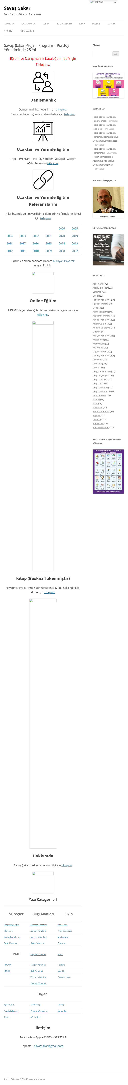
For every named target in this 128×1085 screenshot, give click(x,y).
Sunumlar (62, 1010)
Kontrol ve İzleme (12, 937)
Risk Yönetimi (36, 971)
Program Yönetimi (39, 1010)
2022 (36, 236)
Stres (60, 954)
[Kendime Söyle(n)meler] (108, 216)
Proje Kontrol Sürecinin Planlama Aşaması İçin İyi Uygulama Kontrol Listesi (105, 136)
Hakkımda (9, 23)
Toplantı (62, 964)
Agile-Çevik (9, 1004)
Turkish (99, 1)
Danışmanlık (28, 23)
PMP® (7, 971)
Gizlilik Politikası (11, 1079)
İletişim (111, 23)
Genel (7, 1017)
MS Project (35, 1017)
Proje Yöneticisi (65, 930)
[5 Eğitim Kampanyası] (108, 97)
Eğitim (45, 23)
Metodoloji (35, 1004)
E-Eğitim (8, 31)
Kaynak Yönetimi (38, 954)
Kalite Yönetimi (37, 943)
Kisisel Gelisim (99, 323)
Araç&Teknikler (11, 1010)
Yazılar (96, 23)
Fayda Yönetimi (100, 303)
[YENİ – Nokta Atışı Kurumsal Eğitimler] (108, 492)
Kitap (82, 23)
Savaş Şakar (17, 8)
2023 (23, 236)
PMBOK (8, 964)
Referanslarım (64, 23)
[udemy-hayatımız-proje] (108, 264)
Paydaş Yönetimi (38, 983)
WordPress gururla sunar (33, 1079)
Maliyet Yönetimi (38, 937)
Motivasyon (63, 937)
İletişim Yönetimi (38, 964)
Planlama (8, 930)
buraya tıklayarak (63, 261)
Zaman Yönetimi (38, 930)
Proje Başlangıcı (11, 924)
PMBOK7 (97, 363)
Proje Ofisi (63, 924)
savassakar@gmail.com (48, 1046)
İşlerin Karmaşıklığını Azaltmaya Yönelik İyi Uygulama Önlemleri (103, 160)
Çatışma (61, 943)
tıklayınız (61, 109)
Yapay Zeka (98, 423)
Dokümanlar (27, 31)
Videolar (97, 419)
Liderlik (61, 971)
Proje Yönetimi (100, 391)
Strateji (61, 1004)
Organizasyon (64, 977)
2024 (10, 236)
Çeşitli (96, 295)
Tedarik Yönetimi (38, 977)
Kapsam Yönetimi (38, 924)
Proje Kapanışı (11, 943)
